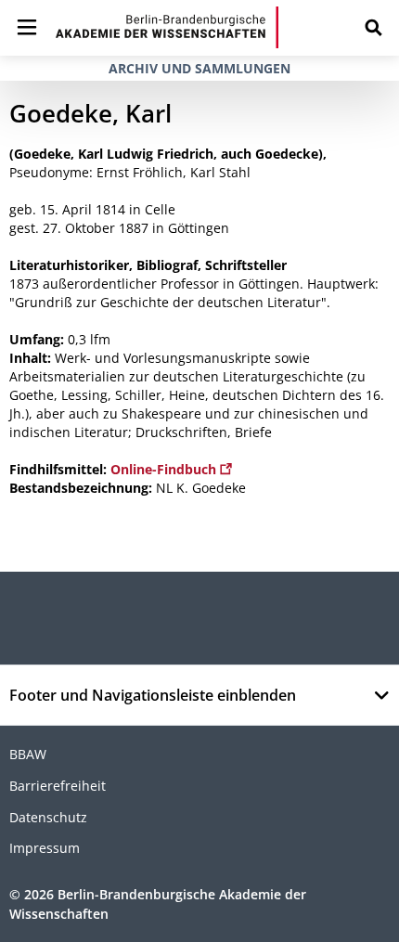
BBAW (27, 754)
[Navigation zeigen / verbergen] (27, 27)
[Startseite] (167, 27)
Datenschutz (48, 817)
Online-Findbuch (165, 469)
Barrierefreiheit (57, 785)
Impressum (44, 848)
